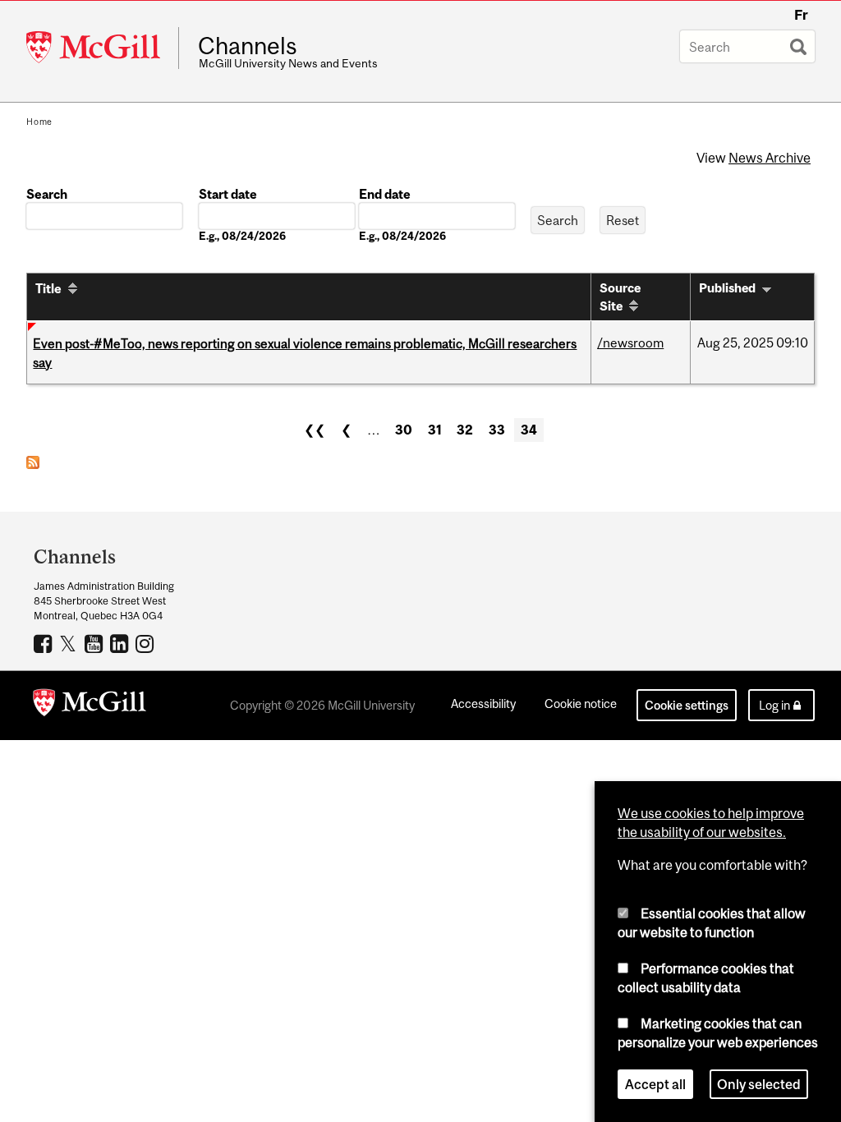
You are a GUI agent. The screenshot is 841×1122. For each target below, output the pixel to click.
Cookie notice (581, 703)
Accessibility (483, 703)
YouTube (96, 643)
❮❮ (314, 429)
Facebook (45, 643)
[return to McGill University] (89, 705)
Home (39, 121)
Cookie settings (686, 705)
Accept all (655, 1084)
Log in (774, 705)
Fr (801, 15)
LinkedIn (121, 643)
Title (48, 288)
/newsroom (630, 342)
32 (465, 429)
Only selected (759, 1084)
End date (385, 193)
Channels (247, 46)
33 (497, 429)
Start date (228, 193)
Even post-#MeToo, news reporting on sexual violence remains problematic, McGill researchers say (305, 352)
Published (727, 288)
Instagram (147, 643)
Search (46, 193)
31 (435, 429)
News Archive (769, 157)
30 (403, 429)
